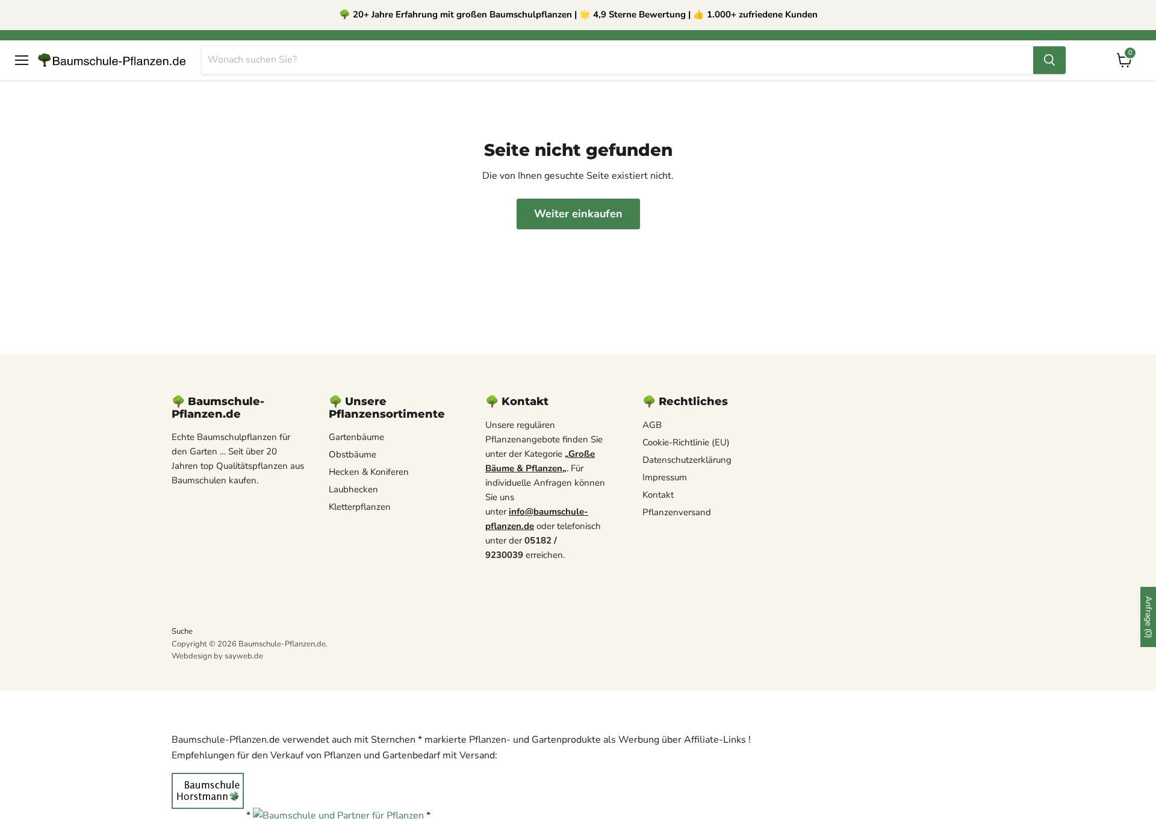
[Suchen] (1049, 60)
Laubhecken (353, 489)
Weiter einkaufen (578, 213)
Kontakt (658, 495)
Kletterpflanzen (360, 507)
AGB (652, 425)
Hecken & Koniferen (369, 472)
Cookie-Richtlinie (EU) (686, 442)
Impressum (664, 477)
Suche (182, 631)
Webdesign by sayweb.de (217, 656)
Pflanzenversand (676, 512)
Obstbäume (352, 454)
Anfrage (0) (1148, 617)
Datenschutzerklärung (687, 460)
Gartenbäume (356, 437)
